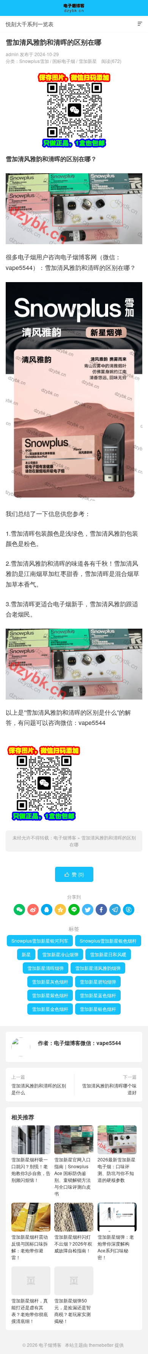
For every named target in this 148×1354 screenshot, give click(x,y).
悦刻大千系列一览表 (30, 24)
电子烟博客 (74, 8)
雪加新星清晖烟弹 (45, 968)
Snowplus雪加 (34, 61)
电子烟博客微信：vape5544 (87, 1042)
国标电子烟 (63, 61)
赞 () (74, 874)
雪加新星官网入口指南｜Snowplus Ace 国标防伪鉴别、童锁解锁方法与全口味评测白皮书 (72, 1176)
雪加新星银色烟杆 (98, 1009)
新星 (26, 954)
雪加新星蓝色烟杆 (98, 995)
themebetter (101, 1344)
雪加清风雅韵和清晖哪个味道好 (109, 1088)
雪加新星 (88, 61)
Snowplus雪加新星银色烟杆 (108, 940)
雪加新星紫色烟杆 (50, 995)
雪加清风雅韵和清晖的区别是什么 (38, 1088)
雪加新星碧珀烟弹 (98, 981)
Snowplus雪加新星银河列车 (39, 940)
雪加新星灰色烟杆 (50, 981)
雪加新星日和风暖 (108, 954)
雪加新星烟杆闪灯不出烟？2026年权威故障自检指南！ (73, 1243)
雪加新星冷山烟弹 (60, 954)
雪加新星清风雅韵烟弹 (98, 968)
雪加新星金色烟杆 (50, 1009)
